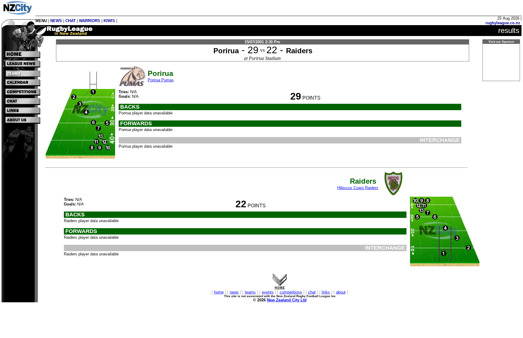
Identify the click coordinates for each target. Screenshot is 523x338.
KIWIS (109, 20)
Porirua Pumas (161, 80)
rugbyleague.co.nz (502, 23)
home (219, 292)
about (341, 292)
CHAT (70, 20)
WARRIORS (89, 20)
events (268, 292)
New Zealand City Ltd (287, 300)
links (326, 292)
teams (250, 292)
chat (312, 292)
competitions (291, 292)
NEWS (56, 20)
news (234, 292)
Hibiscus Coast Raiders (357, 187)
